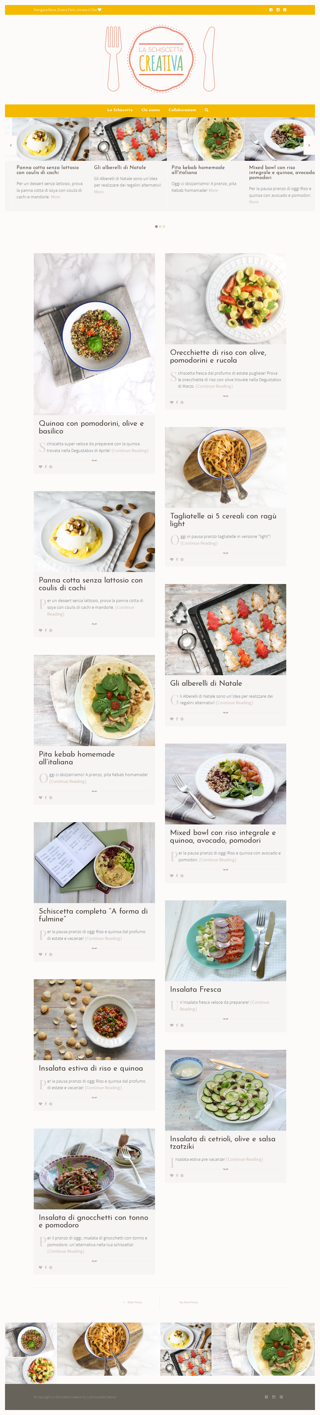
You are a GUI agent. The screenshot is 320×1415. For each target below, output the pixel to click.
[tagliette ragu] (43, 138)
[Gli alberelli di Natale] (198, 138)
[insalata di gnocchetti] (94, 1168)
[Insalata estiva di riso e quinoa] (94, 1019)
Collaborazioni (182, 110)
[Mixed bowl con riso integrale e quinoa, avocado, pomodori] (225, 783)
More (44, 190)
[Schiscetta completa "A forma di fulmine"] (94, 862)
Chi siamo (151, 110)
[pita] (276, 138)
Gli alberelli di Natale (190, 167)
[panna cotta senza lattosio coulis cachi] (121, 138)
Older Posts (134, 1302)
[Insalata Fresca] (225, 940)
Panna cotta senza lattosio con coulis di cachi (118, 170)
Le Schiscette (120, 110)
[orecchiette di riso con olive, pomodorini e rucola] (225, 298)
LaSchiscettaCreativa (101, 1397)
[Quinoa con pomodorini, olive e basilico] (94, 333)
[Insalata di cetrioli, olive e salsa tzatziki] (225, 1089)
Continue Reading (130, 451)
